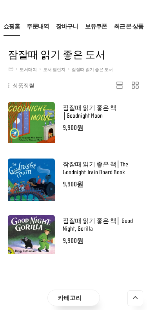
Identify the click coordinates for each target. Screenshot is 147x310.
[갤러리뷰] (135, 85)
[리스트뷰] (119, 85)
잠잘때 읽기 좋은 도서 (92, 69)
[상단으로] (135, 298)
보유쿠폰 (96, 26)
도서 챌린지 (54, 69)
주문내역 (38, 26)
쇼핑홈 (12, 26)
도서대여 (28, 69)
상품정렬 (22, 85)
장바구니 (67, 26)
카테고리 (70, 297)
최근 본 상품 (129, 26)
